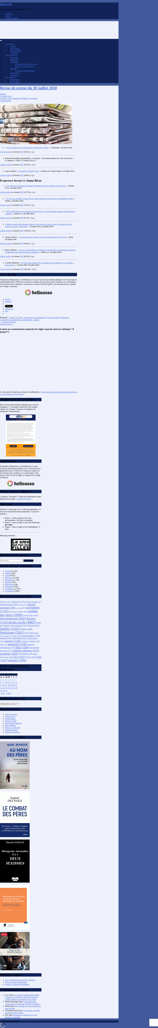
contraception (28, 318)
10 (6, 682)
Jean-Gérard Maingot (13, 723)
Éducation (14, 60)
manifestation (27, 320)
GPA (29, 633)
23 (4, 688)
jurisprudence (30, 635)
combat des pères (15, 318)
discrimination (40, 318)
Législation (14, 62)
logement (6, 638)
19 (11, 685)
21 (16, 685)
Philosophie (9, 584)
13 (14, 682)
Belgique (12, 611)
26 (11, 688)
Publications (15, 82)
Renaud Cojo (10, 717)
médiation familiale (31, 641)
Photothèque (15, 80)
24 (6, 688)
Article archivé (5, 152)
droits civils (22, 622)
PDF (22, 152)
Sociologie (14, 75)
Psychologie (15, 73)
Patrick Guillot (10, 721)
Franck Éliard (10, 719)
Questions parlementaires (25, 71)
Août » (8, 693)
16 (4, 685)
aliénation (18, 602)
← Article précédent (8, 322)
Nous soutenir (15, 51)
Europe (34, 625)
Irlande (8, 636)
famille (57, 318)
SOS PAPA (25, 654)
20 (14, 685)
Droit (9, 98)
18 (9, 685)
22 (1, 688)
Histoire (13, 46)
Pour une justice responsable (16, 982)
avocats (20, 608)
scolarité (9, 653)
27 (14, 688)
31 (6, 691)
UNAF (30, 657)
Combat (3, 98)
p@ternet (6, 4)
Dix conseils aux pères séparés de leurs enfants (22, 1011)
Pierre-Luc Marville (12, 728)
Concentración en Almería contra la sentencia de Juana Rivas (42, 237)
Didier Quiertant (11, 730)
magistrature (16, 320)
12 (11, 682)
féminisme (65, 318)
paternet (3, 94)
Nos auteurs (14, 49)
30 (4, 691)
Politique (13, 69)
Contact (8, 16)
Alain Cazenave (11, 714)
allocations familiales (33, 602)
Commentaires (5, 101)
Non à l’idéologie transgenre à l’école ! (20, 980)
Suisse (8, 657)
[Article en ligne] (15, 788)
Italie (16, 636)
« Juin (2, 693)
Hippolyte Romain (12, 732)
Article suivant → (7, 324)
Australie (22, 604)
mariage (13, 640)
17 (6, 685)
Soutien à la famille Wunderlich (17, 984)
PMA (22, 647)
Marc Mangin (10, 725)
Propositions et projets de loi (26, 64)
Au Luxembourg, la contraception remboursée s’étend (27, 148)
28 (16, 688)
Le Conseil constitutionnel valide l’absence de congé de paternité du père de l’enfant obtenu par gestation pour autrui (22, 997)
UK (19, 656)
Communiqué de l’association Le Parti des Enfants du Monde (22, 1003)
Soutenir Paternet (11, 18)
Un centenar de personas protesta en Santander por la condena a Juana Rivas (36, 186)
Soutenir (24, 499)
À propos (8, 13)
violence (36, 320)
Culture (8, 573)
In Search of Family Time (29, 171)
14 (16, 682)
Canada (22, 611)
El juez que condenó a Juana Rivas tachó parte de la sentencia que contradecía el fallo (39, 199)
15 (1, 685)
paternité (17, 644)
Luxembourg (5, 320)
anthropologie (9, 604)
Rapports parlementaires (24, 66)
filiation (26, 629)
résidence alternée (26, 650)
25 (9, 688)
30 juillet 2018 (5, 96)
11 (9, 682)
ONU (3, 645)
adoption (5, 602)
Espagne (50, 318)
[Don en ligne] (38, 295)
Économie (14, 57)
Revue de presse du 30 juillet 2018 (28, 88)
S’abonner (14, 53)
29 (1, 691)
